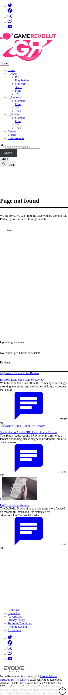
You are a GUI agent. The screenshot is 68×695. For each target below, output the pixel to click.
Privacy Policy (16, 620)
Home (11, 70)
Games (12, 131)
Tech (18, 111)
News (14, 73)
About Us (13, 609)
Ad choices (14, 630)
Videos (12, 134)
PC (17, 77)
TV (17, 94)
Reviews (16, 97)
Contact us (14, 613)
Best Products (16, 138)
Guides (15, 114)
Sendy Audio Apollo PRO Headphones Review (28, 432)
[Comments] (28, 419)
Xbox (18, 87)
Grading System (17, 626)
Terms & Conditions (20, 623)
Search (8, 152)
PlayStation (22, 80)
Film (18, 90)
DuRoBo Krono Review (14, 505)
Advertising (15, 616)
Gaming (20, 100)
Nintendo (20, 83)
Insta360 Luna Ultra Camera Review (22, 379)
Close (5, 158)
